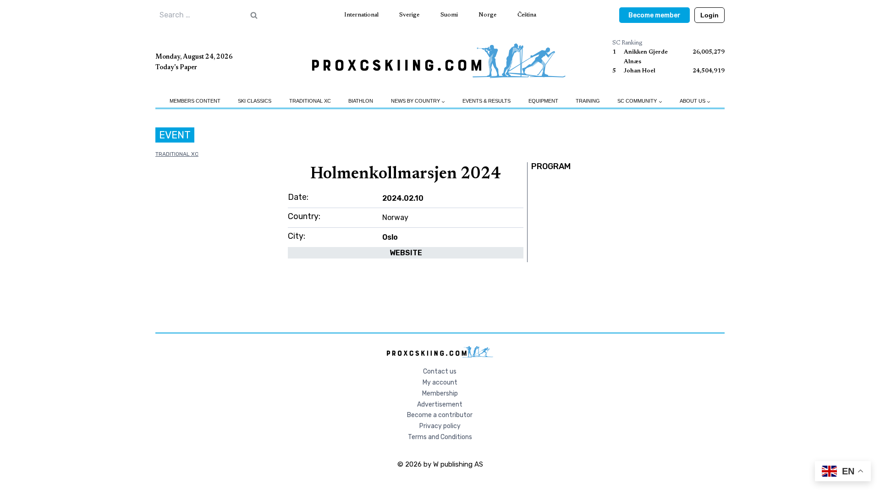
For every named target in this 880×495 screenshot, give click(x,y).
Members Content (195, 101)
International (361, 15)
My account (440, 382)
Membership (440, 393)
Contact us (439, 371)
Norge (487, 15)
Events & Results (486, 101)
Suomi (449, 15)
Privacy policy (440, 426)
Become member (654, 15)
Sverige (409, 15)
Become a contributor (440, 415)
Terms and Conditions (440, 437)
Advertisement (439, 404)
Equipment (543, 101)
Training (588, 101)
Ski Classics (254, 101)
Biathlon (360, 101)
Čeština (526, 15)
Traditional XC (310, 101)
